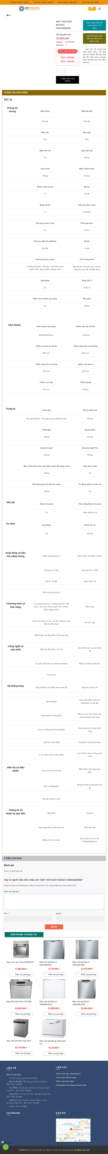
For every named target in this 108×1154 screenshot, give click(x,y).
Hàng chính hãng (19, 2)
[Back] (8, 15)
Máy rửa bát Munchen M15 (19, 1041)
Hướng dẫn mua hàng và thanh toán (71, 1085)
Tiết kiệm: (60, 45)
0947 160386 (67, 57)
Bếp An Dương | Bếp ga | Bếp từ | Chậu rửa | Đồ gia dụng (49, 1150)
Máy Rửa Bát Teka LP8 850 (19, 1001)
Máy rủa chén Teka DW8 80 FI (20, 962)
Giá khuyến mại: (63, 34)
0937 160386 (67, 61)
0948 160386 (16, 1097)
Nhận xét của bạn (12, 891)
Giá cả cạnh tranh (43, 2)
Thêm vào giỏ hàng (67, 80)
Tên (6, 913)
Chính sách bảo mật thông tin (68, 1074)
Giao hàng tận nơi (67, 2)
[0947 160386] (6, 1147)
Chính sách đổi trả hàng (66, 1077)
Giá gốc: (59, 42)
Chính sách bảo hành (65, 1081)
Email (59, 913)
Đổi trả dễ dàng (90, 2)
